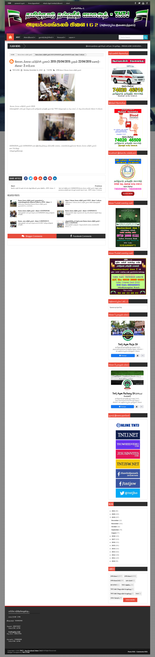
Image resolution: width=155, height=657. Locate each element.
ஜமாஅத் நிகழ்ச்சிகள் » (46, 37)
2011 (114, 558)
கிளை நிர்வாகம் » (29, 37)
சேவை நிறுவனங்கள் (33, 3)
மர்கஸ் (68, 3)
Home (9, 3)
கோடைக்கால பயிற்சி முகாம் (25, 54)
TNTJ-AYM (15, 70)
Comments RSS (141, 652)
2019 (114, 517)
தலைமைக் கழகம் (20, 3)
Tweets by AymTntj (116, 307)
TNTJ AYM (25, 652)
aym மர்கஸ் (129, 580)
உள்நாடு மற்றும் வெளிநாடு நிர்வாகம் (52, 3)
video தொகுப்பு (115, 598)
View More (130, 600)
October (114, 527)
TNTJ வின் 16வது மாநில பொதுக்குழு (121, 593)
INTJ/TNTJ (114, 585)
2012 (114, 555)
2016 (114, 542)
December (115, 520)
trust (137, 593)
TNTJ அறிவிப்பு (126, 585)
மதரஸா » (72, 37)
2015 (114, 545)
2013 (114, 552)
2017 (114, 539)
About (18, 37)
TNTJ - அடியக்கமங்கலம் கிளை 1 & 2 (31, 651)
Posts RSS (131, 652)
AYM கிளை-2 (60, 70)
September (115, 530)
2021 (114, 511)
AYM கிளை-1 (114, 576)
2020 (114, 514)
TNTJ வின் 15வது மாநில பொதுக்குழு (121, 589)
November (115, 524)
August (114, 533)
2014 (114, 549)
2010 (114, 561)
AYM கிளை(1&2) (115, 580)
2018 (114, 536)
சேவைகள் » (61, 37)
